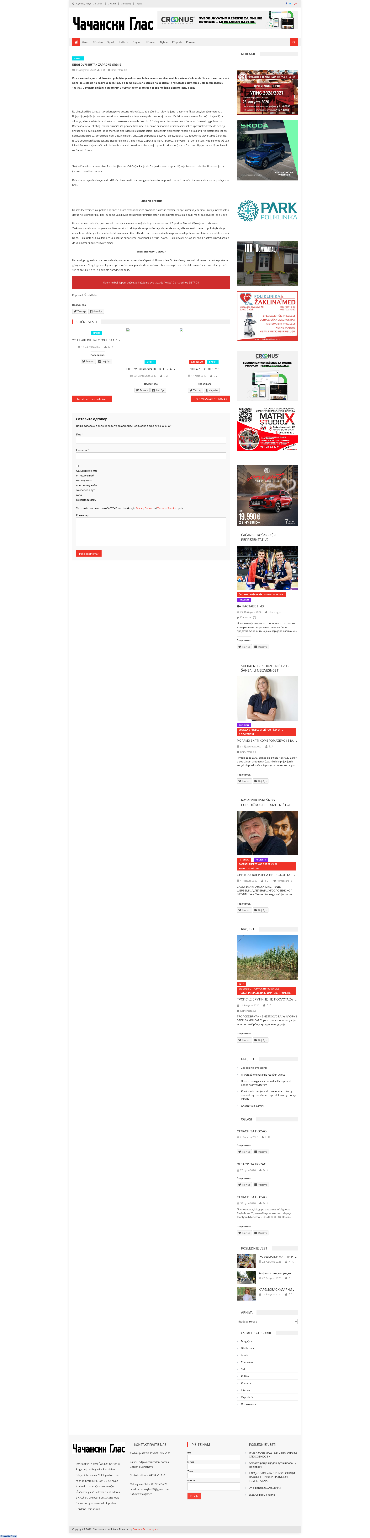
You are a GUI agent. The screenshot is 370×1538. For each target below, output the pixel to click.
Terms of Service (167, 508)
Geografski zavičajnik (253, 1106)
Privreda (246, 1383)
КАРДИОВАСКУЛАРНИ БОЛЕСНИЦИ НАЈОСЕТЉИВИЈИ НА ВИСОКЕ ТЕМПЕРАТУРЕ (272, 1477)
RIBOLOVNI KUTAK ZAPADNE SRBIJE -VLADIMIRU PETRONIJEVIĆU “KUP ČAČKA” (168, 369)
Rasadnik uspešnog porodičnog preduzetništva (265, 802)
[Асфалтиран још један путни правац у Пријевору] (246, 1277)
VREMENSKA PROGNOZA (210, 399)
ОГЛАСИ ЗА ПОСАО (252, 1131)
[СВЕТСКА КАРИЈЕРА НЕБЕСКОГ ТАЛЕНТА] (267, 833)
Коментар (82, 515)
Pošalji (194, 1496)
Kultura (123, 42)
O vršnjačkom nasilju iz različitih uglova (263, 1075)
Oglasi (163, 42)
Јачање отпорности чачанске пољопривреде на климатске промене (265, 991)
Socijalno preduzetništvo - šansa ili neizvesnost (265, 668)
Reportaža (247, 1397)
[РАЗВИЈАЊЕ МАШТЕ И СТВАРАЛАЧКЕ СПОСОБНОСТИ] (246, 1261)
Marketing (126, 3)
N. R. (291, 1262)
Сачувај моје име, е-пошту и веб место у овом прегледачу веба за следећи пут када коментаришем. (87, 485)
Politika (245, 1376)
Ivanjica (245, 1355)
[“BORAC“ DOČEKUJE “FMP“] (205, 342)
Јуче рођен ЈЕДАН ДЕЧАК (265, 1488)
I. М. (103, 70)
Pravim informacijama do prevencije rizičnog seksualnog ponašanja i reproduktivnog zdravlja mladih (268, 1095)
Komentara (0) (119, 70)
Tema (190, 1471)
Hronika (150, 42)
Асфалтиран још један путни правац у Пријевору (294, 1273)
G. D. (110, 347)
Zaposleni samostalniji (254, 1068)
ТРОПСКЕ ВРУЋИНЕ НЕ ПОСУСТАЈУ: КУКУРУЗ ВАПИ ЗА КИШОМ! (285, 999)
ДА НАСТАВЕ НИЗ (250, 606)
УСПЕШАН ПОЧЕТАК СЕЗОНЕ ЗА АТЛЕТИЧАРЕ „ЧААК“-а (106, 340)
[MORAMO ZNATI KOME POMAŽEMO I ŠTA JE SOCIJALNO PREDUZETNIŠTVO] (267, 698)
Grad (85, 42)
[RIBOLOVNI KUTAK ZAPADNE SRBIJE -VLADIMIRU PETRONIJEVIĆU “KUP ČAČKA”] (151, 342)
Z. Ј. (271, 746)
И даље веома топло (262, 1495)
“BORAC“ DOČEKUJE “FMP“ (204, 369)
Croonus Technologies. (145, 1529)
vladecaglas (275, 612)
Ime (189, 1453)
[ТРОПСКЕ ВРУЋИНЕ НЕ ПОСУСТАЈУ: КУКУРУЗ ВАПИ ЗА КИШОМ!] (267, 957)
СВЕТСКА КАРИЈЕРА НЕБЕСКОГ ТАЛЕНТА (269, 875)
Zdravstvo (247, 1362)
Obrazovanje (248, 1404)
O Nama (112, 3)
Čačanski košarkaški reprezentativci (258, 537)
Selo (241, 984)
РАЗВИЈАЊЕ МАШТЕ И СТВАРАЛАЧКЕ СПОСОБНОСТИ (273, 1454)
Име (79, 434)
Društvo (98, 42)
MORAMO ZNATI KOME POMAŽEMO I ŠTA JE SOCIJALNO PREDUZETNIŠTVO (287, 740)
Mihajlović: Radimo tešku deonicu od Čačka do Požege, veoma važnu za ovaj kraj (94, 399)
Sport (110, 42)
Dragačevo (247, 1341)
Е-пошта (82, 450)
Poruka (191, 1480)
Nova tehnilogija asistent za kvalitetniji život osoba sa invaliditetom (266, 1083)
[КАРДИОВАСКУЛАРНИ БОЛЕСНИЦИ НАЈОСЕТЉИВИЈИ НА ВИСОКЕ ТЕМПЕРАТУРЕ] (246, 1294)
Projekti (177, 42)
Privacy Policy (144, 508)
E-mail (190, 1462)
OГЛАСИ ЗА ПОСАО (251, 1164)
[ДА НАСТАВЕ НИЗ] (267, 568)
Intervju (244, 859)
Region (137, 42)
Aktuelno (197, 362)
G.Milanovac (248, 1348)
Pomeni (190, 42)
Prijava (139, 3)
